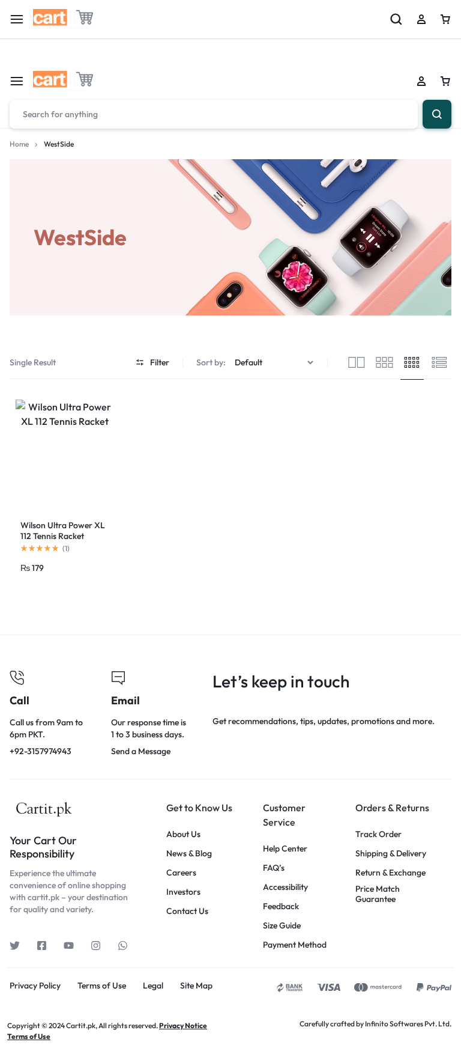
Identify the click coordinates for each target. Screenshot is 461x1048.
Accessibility (285, 887)
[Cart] (445, 81)
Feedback (281, 906)
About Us (183, 834)
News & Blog (189, 853)
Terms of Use (101, 986)
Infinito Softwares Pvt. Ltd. (408, 1023)
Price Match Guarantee (377, 894)
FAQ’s (274, 868)
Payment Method (295, 945)
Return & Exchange (390, 873)
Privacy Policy (35, 986)
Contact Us (187, 911)
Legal (153, 986)
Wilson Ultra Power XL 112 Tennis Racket (62, 530)
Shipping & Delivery (390, 853)
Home (19, 143)
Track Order (378, 834)
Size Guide (282, 926)
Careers (181, 873)
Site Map (196, 986)
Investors (183, 892)
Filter (159, 362)
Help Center (285, 849)
